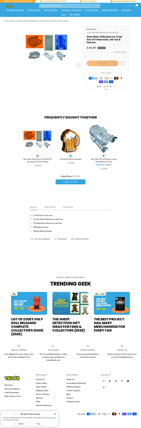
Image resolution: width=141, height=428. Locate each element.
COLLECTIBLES (91, 10)
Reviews (69, 398)
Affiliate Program (73, 387)
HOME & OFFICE (51, 10)
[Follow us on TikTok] (104, 387)
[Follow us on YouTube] (128, 381)
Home (6, 21)
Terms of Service (42, 394)
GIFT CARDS (74, 15)
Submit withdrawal (44, 405)
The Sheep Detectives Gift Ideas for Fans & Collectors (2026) (68, 325)
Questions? (62, 239)
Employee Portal (73, 401)
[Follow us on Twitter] (110, 381)
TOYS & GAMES (33, 10)
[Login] (126, 6)
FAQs (38, 401)
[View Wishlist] (130, 6)
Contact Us (40, 379)
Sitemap (39, 398)
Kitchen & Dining (16, 21)
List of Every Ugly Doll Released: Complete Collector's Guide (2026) (27, 326)
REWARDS (126, 10)
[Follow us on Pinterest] (122, 381)
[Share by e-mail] (114, 86)
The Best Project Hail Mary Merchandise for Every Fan (109, 325)
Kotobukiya (92, 29)
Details (33, 207)
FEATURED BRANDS (15, 10)
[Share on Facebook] (104, 86)
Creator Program (73, 390)
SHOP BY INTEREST (110, 10)
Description (50, 207)
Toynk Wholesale (11, 392)
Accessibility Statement (76, 383)
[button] (135, 6)
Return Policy (41, 387)
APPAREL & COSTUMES (71, 10)
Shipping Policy (42, 390)
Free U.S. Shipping (42, 239)
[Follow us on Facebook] (104, 381)
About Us (70, 379)
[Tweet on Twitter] (111, 86)
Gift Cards (8, 385)
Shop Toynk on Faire (12, 396)
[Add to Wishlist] (122, 63)
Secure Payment (81, 239)
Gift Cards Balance (12, 389)
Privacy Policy (41, 383)
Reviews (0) (68, 207)
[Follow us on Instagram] (116, 381)
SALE (63, 15)
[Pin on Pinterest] (107, 86)
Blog (68, 394)
